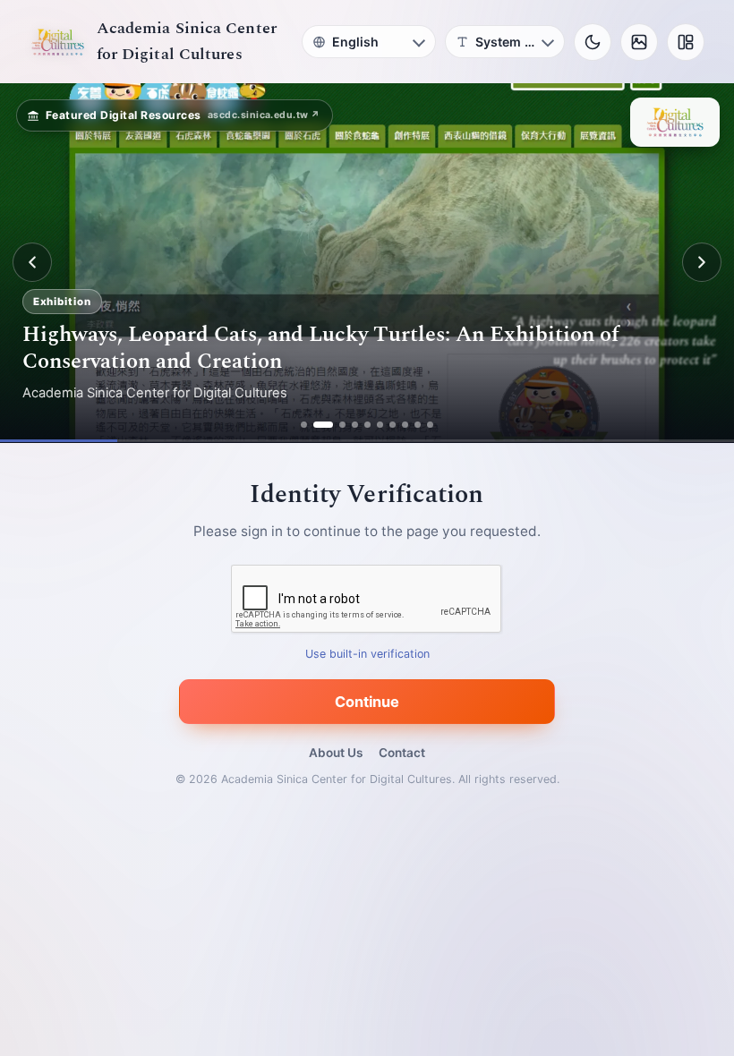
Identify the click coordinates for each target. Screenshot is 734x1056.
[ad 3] (336, 425)
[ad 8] (405, 425)
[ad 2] (316, 425)
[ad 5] (367, 425)
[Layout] (685, 42)
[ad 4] (355, 425)
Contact (402, 752)
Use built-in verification (367, 653)
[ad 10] (430, 425)
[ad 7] (392, 425)
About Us (336, 752)
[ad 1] (304, 425)
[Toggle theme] (592, 42)
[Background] (639, 42)
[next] (701, 262)
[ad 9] (417, 425)
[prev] (32, 262)
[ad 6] (380, 425)
